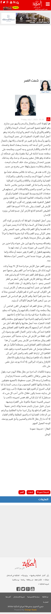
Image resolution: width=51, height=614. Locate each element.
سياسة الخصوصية (33, 597)
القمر (22, 492)
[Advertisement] (25, 52)
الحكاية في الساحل (13, 575)
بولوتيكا (25, 575)
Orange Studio (31, 610)
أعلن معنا (8, 597)
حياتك (46, 580)
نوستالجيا (15, 580)
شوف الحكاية (44, 584)
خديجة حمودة (45, 92)
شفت (30, 492)
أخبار (43, 575)
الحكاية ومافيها (35, 575)
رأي (48, 119)
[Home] (37, 5)
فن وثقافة (29, 580)
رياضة (23, 580)
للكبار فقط (38, 580)
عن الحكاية (45, 597)
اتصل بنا (45, 602)
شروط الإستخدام (19, 597)
